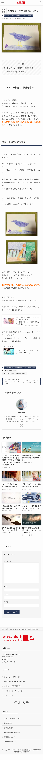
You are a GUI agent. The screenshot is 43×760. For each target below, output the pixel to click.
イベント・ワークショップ (13, 691)
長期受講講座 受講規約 (12, 732)
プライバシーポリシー (12, 718)
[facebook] (15, 702)
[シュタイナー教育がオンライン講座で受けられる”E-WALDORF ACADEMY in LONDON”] (21, 2)
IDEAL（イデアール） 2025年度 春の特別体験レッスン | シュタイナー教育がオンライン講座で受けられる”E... (27, 320)
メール (6, 594)
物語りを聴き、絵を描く (16, 71)
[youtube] (23, 702)
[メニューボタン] (2, 2)
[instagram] (19, 702)
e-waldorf (21, 413)
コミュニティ (8, 695)
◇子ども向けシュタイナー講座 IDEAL (14, 373)
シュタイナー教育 (28, 15)
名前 (5, 587)
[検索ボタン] (40, 2)
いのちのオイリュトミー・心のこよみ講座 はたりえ (27, 351)
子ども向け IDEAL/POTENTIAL (12, 15)
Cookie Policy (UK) (10, 742)
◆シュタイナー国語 (10, 370)
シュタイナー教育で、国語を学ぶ (20, 68)
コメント (7, 561)
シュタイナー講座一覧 (12, 677)
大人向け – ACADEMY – (12, 686)
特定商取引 (8, 723)
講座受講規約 (8, 728)
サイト (6, 602)
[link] (21, 425)
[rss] (27, 702)
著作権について (9, 737)
